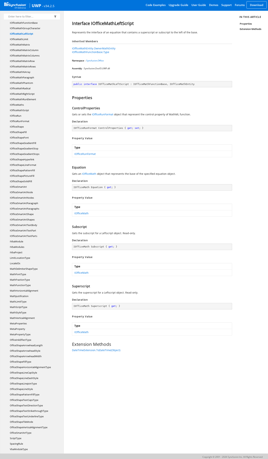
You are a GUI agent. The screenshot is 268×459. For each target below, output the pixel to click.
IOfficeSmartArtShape (22, 214)
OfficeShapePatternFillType (24, 394)
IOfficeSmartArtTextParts (23, 236)
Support (226, 5)
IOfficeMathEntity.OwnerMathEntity (93, 48)
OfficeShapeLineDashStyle (24, 378)
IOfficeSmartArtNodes (22, 197)
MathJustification (19, 296)
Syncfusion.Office (95, 60)
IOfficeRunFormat (19, 121)
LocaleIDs (15, 263)
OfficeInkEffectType (20, 339)
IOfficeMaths (17, 104)
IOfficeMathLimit (19, 39)
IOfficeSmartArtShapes (22, 219)
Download (256, 5)
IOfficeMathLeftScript (21, 33)
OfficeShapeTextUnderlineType (27, 416)
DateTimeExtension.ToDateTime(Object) (96, 350)
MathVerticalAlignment (22, 318)
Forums (240, 5)
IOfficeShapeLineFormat (23, 165)
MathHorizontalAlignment (24, 290)
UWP (36, 5)
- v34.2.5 (48, 6)
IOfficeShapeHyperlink (22, 159)
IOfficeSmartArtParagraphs (24, 208)
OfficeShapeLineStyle (21, 389)
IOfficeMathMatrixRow (22, 61)
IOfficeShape (17, 126)
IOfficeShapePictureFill (22, 175)
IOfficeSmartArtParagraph (24, 203)
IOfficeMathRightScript (22, 93)
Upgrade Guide (178, 5)
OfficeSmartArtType (20, 432)
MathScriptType (18, 307)
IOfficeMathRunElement (23, 99)
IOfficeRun (15, 115)
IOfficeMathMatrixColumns (25, 55)
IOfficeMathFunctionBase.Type (90, 52)
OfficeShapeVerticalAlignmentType (28, 427)
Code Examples (156, 5)
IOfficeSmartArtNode (21, 192)
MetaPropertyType (20, 334)
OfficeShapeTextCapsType (24, 400)
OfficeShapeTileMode (21, 421)
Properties (246, 23)
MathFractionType (20, 279)
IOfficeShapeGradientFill (23, 143)
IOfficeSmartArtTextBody (23, 225)
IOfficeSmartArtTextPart (23, 230)
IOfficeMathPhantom (21, 83)
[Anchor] (70, 97)
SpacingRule (16, 443)
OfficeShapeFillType (20, 361)
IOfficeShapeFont (19, 137)
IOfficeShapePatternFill (22, 170)
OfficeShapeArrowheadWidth (26, 356)
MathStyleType (18, 312)
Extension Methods (250, 29)
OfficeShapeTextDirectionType (26, 405)
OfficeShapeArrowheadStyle (25, 350)
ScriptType (15, 438)
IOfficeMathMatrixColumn (24, 50)
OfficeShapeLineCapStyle (23, 372)
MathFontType (18, 274)
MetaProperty (17, 329)
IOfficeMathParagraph (22, 77)
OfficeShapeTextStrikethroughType (29, 411)
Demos (213, 5)
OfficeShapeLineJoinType (23, 383)
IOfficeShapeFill (18, 132)
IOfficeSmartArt (18, 186)
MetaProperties (18, 323)
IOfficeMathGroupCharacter (25, 28)
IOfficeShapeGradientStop (24, 148)
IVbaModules (17, 247)
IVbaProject (16, 252)
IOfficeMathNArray (20, 72)
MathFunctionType (20, 285)
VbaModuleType (19, 449)
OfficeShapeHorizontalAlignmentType (30, 367)
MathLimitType (18, 301)
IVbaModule (16, 241)
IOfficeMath (89, 173)
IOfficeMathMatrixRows (23, 66)
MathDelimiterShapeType (24, 268)
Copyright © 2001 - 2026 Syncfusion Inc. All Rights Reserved (232, 456)
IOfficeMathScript (19, 110)
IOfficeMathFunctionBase (24, 22)
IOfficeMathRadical (20, 88)
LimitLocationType (20, 257)
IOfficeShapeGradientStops (24, 154)
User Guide (198, 5)
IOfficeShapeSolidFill (21, 181)
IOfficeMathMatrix (20, 44)
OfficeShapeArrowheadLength (26, 345)
